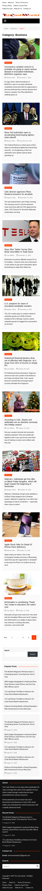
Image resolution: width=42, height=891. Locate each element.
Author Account (7, 8)
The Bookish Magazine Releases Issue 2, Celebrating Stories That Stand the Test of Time (19, 674)
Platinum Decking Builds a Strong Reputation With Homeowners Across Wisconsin (20, 707)
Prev (5, 637)
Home (4, 2)
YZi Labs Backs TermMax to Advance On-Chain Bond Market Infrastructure (19, 693)
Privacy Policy (7, 5)
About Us (11, 2)
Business (8, 63)
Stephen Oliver (11, 197)
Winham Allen (10, 77)
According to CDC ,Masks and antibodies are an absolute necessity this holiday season (20, 422)
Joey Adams (10, 610)
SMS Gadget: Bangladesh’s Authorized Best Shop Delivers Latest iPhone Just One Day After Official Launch (20, 684)
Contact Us (27, 8)
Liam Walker (10, 255)
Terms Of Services (21, 2)
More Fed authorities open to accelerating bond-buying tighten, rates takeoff (19, 134)
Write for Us (18, 8)
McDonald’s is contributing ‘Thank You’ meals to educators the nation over (20, 604)
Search (6, 650)
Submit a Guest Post (20, 5)
